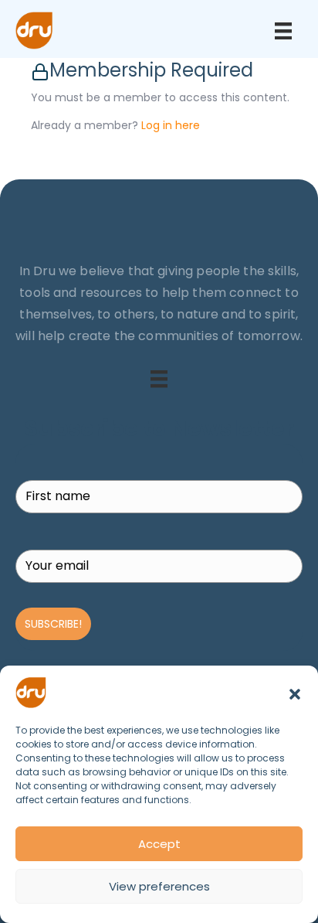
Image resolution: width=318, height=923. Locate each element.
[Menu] (283, 31)
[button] (295, 692)
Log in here (170, 125)
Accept (159, 844)
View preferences (159, 886)
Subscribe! (53, 624)
